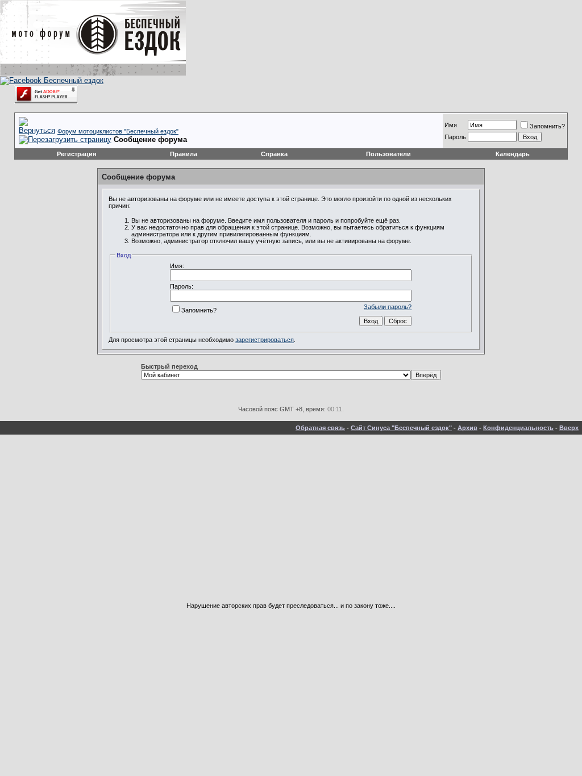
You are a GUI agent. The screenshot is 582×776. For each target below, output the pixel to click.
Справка (274, 154)
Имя (450, 125)
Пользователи (388, 154)
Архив (467, 427)
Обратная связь (320, 427)
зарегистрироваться (264, 339)
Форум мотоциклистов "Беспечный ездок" (117, 131)
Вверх (569, 427)
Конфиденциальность (518, 427)
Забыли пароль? (387, 306)
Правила (183, 154)
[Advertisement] (291, 522)
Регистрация (76, 154)
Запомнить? (547, 126)
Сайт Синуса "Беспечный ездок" (401, 427)
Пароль (455, 136)
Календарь (513, 154)
